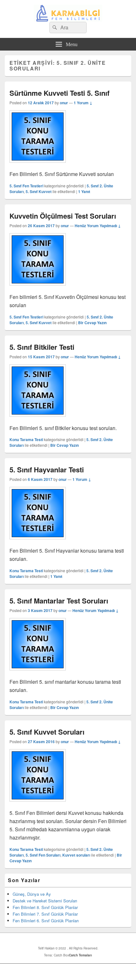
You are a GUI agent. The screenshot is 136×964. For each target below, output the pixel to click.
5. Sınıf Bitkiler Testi (41, 347)
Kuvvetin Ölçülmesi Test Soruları (62, 216)
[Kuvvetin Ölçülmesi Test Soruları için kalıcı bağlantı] (37, 288)
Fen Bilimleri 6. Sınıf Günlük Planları (46, 921)
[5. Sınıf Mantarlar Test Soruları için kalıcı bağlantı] (37, 673)
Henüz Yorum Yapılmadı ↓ (98, 225)
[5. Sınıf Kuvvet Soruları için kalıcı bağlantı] (37, 804)
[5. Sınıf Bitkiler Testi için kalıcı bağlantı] (37, 419)
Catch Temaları (80, 955)
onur (64, 103)
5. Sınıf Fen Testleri (26, 186)
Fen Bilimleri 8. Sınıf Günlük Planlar (45, 907)
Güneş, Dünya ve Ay (32, 894)
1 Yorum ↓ (83, 103)
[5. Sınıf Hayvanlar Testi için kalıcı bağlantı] (37, 542)
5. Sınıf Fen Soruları (43, 855)
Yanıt (84, 191)
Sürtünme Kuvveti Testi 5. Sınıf (59, 93)
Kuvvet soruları (76, 855)
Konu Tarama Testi (26, 439)
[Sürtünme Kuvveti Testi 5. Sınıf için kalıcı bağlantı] (37, 165)
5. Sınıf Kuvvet (39, 191)
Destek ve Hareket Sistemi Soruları (45, 901)
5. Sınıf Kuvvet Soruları (46, 732)
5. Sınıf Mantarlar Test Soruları (58, 601)
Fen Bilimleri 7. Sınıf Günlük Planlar (45, 914)
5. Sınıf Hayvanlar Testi (46, 469)
